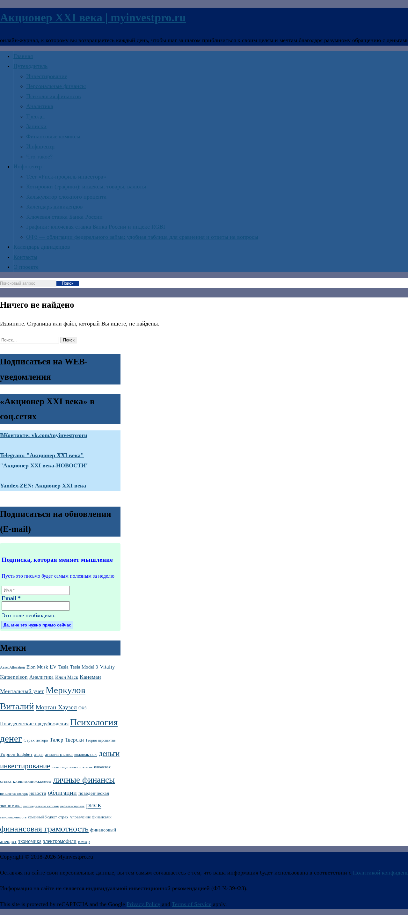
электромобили (59, 841)
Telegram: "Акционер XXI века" (42, 455)
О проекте (26, 267)
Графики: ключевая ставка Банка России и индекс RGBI (95, 226)
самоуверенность (13, 817)
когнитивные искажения (32, 782)
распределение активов (41, 806)
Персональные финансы (56, 86)
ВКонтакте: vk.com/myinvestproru (43, 435)
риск (93, 805)
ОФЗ (82, 708)
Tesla (63, 667)
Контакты (25, 257)
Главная (23, 56)
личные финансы (84, 780)
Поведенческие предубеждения (34, 723)
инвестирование (25, 766)
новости (37, 793)
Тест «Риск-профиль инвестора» (66, 176)
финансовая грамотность (44, 828)
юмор (84, 841)
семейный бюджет (42, 817)
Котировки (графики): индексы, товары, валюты (86, 186)
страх (63, 817)
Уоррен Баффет (16, 754)
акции (38, 754)
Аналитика (39, 106)
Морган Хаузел (56, 707)
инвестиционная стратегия (72, 767)
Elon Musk (37, 667)
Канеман (90, 677)
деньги (109, 753)
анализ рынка (59, 754)
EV (53, 667)
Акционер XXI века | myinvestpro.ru (93, 17)
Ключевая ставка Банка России (64, 217)
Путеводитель (30, 66)
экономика (29, 841)
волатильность (85, 754)
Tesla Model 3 (84, 667)
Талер (56, 740)
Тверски (74, 740)
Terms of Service (191, 904)
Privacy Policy (143, 904)
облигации (62, 792)
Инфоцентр (40, 146)
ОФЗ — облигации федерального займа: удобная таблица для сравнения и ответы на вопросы (142, 237)
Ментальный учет (22, 691)
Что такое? (39, 156)
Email (11, 598)
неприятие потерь (14, 793)
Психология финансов (53, 96)
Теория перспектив (100, 740)
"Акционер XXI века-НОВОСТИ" (44, 465)
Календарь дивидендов (54, 206)
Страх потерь (36, 740)
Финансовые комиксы (53, 136)
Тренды (35, 116)
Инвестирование (46, 76)
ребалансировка (72, 806)
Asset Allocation (12, 667)
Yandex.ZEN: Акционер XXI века (43, 485)
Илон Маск (66, 677)
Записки (36, 126)
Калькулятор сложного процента (66, 197)
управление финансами (91, 817)
